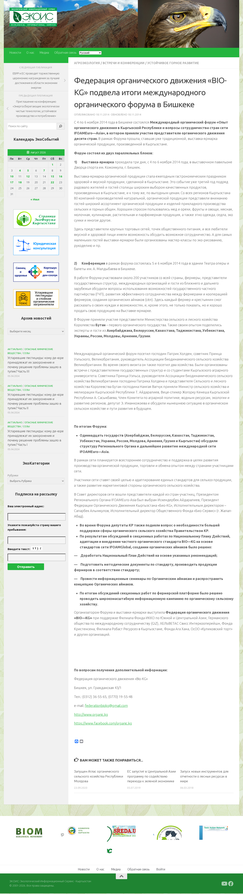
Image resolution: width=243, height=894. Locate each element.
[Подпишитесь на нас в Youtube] (224, 883)
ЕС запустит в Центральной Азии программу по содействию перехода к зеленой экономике (151, 776)
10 (11, 176)
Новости (15, 52)
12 (28, 176)
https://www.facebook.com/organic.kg (103, 723)
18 (20, 182)
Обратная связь (65, 52)
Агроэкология (87, 63)
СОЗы (26, 353)
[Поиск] (61, 126)
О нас (30, 52)
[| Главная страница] (33, 17)
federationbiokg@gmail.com (106, 705)
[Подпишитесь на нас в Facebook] (231, 883)
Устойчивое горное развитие (173, 63)
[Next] (81, 833)
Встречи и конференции (123, 63)
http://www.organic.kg (91, 714)
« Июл (35, 199)
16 (60, 176)
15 (52, 176)
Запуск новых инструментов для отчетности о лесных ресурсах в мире (204, 776)
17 (11, 182)
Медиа (44, 52)
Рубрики (13, 475)
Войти (160, 869)
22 (52, 182)
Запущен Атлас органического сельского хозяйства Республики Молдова (98, 776)
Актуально (15, 349)
